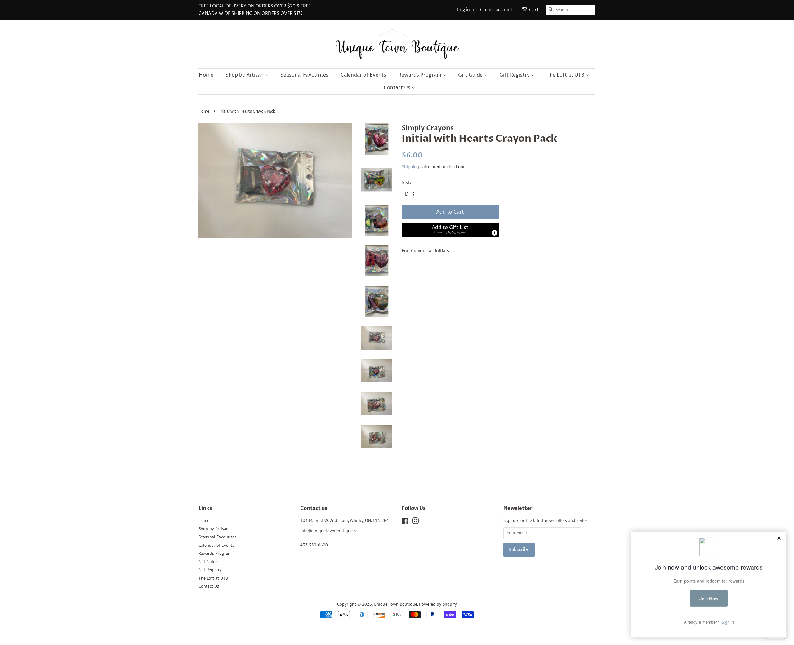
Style (407, 182)
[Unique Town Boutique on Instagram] (415, 522)
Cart (534, 10)
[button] (450, 230)
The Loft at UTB (566, 75)
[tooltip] (494, 233)
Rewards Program (420, 75)
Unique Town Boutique (395, 604)
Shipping (410, 167)
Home (206, 75)
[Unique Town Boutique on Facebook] (405, 522)
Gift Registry (515, 75)
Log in (463, 10)
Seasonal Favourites (304, 75)
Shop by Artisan (245, 75)
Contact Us (398, 87)
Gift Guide (471, 75)
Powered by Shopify (438, 604)
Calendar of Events (363, 75)
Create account (496, 10)
